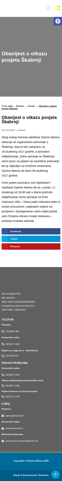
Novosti (31, 106)
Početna (20, 106)
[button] (58, 21)
